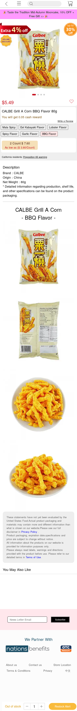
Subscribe (60, 619)
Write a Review (65, 121)
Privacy (47, 670)
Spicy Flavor (9, 134)
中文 (67, 670)
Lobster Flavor (58, 127)
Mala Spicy (9, 127)
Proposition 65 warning (35, 156)
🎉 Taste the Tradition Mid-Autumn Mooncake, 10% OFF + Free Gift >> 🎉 (38, 14)
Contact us (35, 665)
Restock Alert (62, 706)
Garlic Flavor (29, 134)
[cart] (70, 3)
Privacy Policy (29, 531)
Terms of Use (33, 557)
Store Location (62, 665)
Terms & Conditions (18, 670)
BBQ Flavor (49, 134)
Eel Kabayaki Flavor (32, 127)
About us (11, 665)
